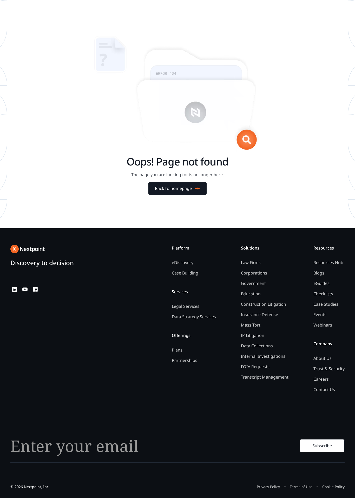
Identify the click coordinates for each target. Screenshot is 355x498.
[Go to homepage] (27, 249)
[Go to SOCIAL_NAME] (14, 289)
